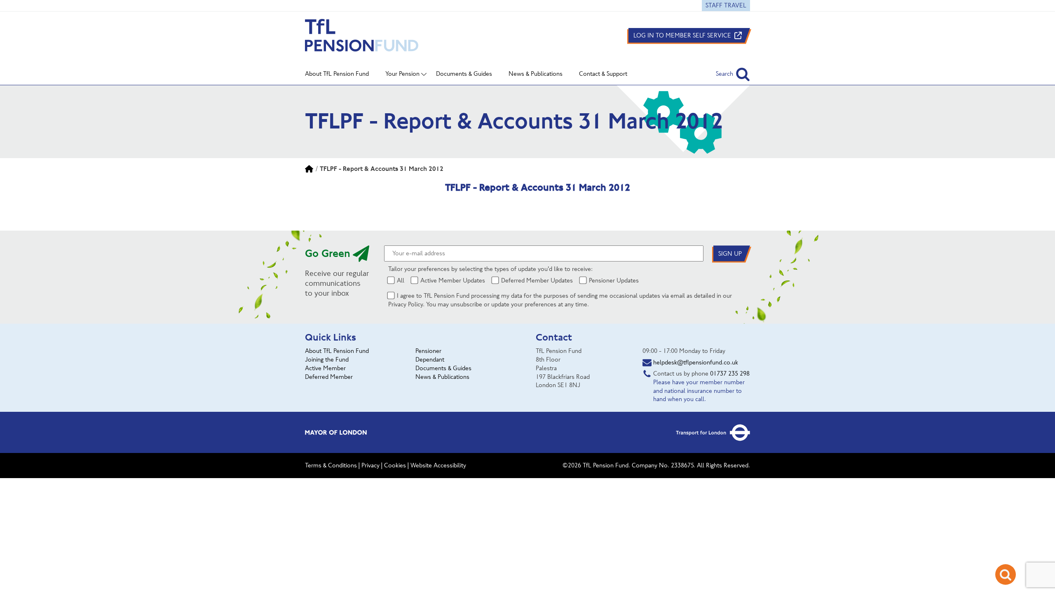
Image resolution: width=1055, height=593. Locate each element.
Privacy (370, 465)
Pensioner (428, 351)
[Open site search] (1005, 574)
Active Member (325, 368)
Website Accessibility (438, 465)
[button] (733, 74)
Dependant (429, 359)
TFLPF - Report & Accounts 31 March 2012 (381, 168)
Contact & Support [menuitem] (603, 74)
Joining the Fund (327, 359)
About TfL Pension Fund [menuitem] (337, 74)
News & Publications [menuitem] (536, 74)
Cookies (395, 465)
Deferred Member (329, 377)
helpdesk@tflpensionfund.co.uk (695, 362)
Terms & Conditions (331, 465)
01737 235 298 (730, 373)
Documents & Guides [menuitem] (464, 74)
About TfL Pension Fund (337, 351)
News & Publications (442, 377)
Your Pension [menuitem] (402, 74)
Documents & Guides (443, 368)
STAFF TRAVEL (726, 5)
